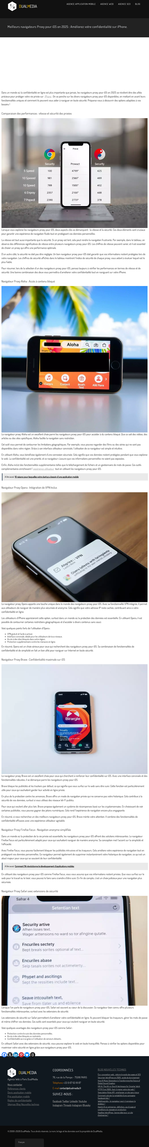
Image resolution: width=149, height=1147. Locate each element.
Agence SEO (124, 4)
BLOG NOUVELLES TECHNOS (112, 1069)
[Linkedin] (15, 1054)
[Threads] (32, 1054)
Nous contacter (15, 1084)
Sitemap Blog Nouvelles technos (23, 1104)
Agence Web (106, 4)
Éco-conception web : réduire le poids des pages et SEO (119, 1074)
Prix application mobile (19, 1096)
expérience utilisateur (43, 468)
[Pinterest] (21, 1054)
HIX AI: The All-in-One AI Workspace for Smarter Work (119, 1086)
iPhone (48, 96)
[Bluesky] (27, 1054)
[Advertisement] (74, 63)
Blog (137, 4)
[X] (10, 1054)
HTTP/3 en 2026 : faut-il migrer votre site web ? (116, 1089)
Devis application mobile (19, 1092)
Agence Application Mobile (81, 4)
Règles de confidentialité (20, 1100)
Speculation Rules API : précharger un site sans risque (118, 1092)
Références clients (16, 1088)
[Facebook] (4, 1054)
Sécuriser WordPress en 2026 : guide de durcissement (118, 1077)
